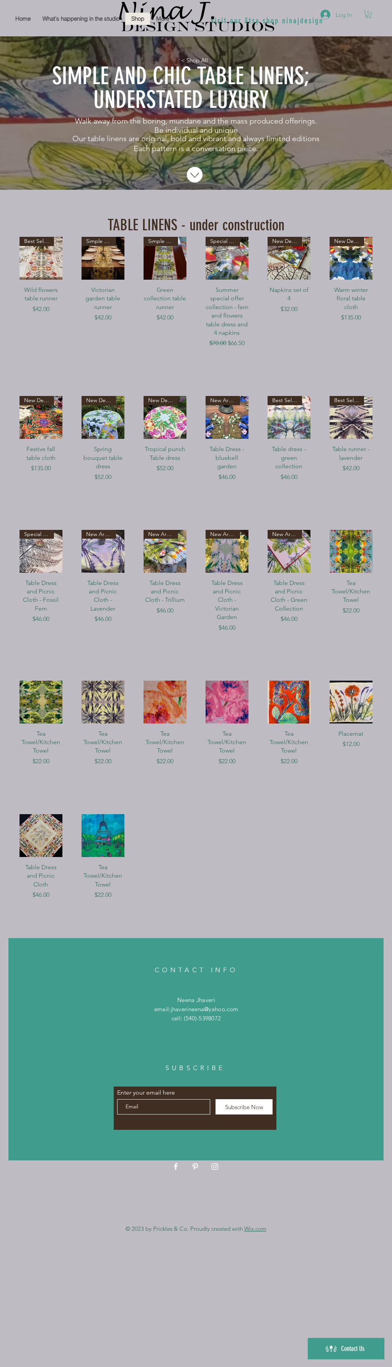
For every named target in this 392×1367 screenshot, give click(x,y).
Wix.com (255, 1228)
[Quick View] (351, 551)
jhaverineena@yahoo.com (204, 1009)
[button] (368, 14)
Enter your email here (146, 1093)
